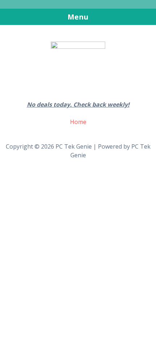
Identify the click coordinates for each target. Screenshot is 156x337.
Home (78, 122)
